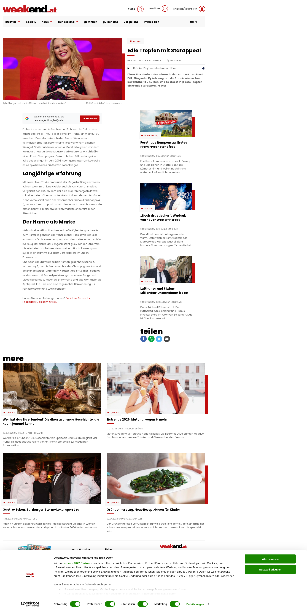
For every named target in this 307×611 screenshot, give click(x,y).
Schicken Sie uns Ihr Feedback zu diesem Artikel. (56, 300)
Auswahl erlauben (270, 569)
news (45, 22)
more (194, 21)
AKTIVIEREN (90, 118)
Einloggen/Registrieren (185, 8)
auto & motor (81, 549)
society (31, 22)
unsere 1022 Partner (77, 563)
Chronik (148, 208)
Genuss (137, 41)
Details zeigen (195, 603)
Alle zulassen (270, 559)
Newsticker (154, 8)
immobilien (151, 22)
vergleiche (131, 22)
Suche (131, 8)
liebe (108, 549)
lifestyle (11, 22)
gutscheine (111, 22)
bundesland (66, 22)
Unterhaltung (151, 135)
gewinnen (91, 22)
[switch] (110, 604)
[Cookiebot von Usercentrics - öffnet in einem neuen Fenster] (30, 604)
